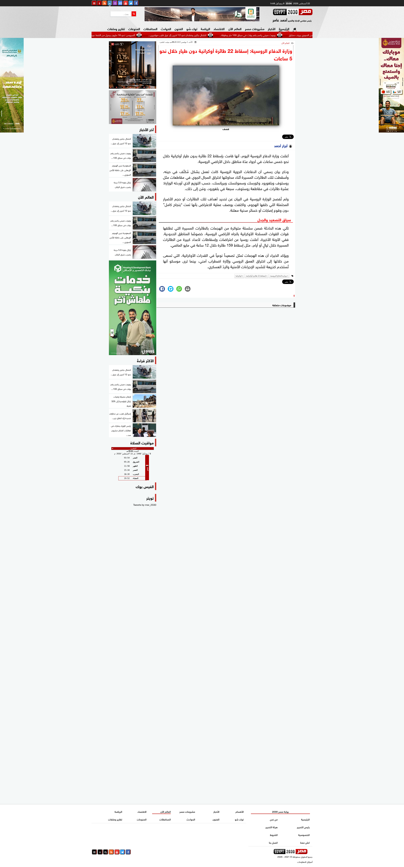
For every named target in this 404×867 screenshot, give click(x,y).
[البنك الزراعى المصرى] (12, 131)
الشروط (274, 834)
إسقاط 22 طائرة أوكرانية (256, 276)
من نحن (274, 819)
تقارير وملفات (116, 28)
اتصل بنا (273, 842)
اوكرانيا (238, 276)
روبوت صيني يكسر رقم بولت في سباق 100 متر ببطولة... (276, 35)
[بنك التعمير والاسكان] (132, 308)
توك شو (191, 28)
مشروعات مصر (254, 28)
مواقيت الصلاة (142, 442)
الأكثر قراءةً (145, 360)
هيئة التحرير (271, 827)
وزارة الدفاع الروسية (278, 276)
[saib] (132, 65)
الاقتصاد (219, 28)
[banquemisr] (132, 107)
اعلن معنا (305, 842)
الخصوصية (304, 834)
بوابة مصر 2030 (280, 811)
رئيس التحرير (303, 827)
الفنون (179, 28)
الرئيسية (284, 28)
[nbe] (202, 14)
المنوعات (134, 28)
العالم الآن (234, 28)
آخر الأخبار (146, 129)
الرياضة (205, 28)
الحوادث (166, 28)
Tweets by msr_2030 (144, 504)
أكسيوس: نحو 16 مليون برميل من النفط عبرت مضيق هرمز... (133, 35)
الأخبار (271, 28)
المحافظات (150, 28)
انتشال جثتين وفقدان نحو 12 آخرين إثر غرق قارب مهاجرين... (206, 35)
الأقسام (239, 811)
